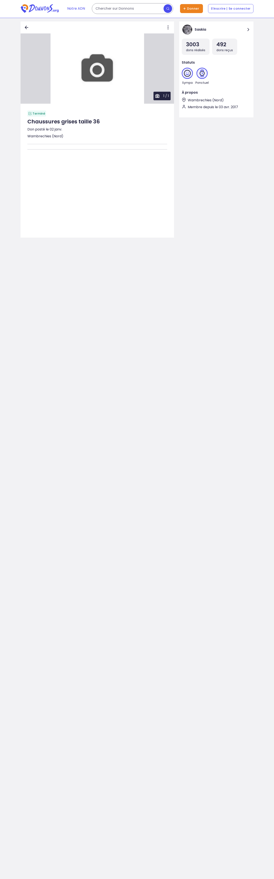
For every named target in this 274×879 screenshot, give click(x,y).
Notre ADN (76, 8)
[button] (97, 68)
